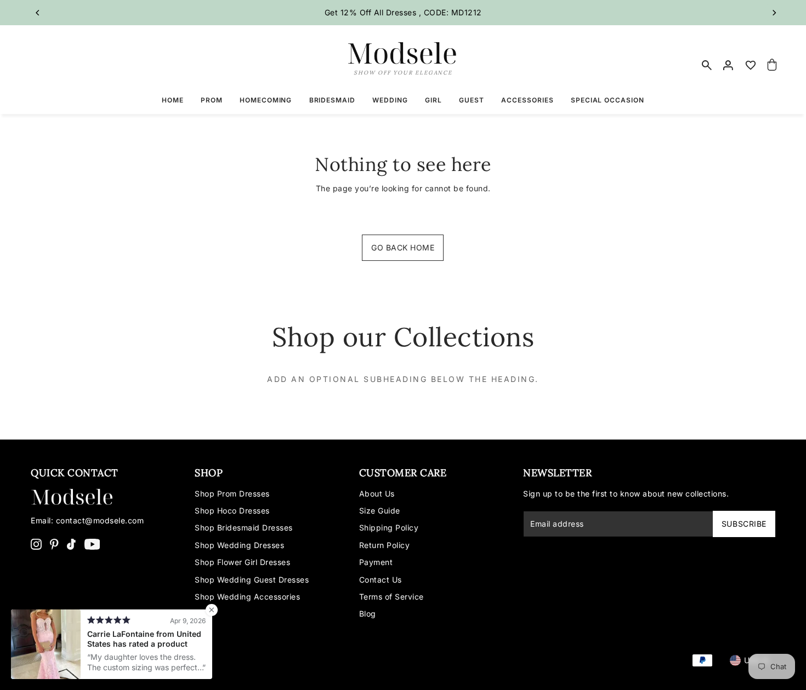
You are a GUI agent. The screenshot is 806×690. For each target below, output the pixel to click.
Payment (376, 562)
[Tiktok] (71, 544)
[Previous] (38, 12)
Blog (367, 613)
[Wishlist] (750, 65)
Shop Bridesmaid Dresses (244, 527)
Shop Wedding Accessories (247, 596)
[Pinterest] (54, 544)
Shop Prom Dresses (232, 493)
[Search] (707, 65)
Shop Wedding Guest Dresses (252, 579)
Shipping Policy (389, 527)
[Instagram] (36, 544)
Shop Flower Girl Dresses (242, 562)
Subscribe (744, 523)
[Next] (773, 12)
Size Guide (379, 510)
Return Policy (384, 545)
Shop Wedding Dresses (239, 545)
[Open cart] (772, 65)
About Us (377, 493)
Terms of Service (391, 596)
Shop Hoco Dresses (232, 510)
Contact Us (380, 579)
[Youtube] (92, 544)
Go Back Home (402, 247)
